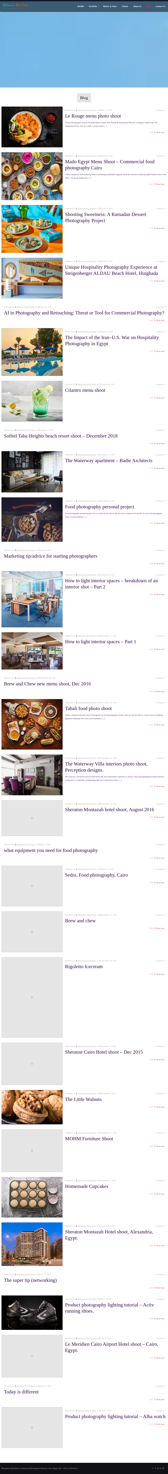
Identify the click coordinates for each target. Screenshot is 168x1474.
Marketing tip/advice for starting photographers (50, 556)
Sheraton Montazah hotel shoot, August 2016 (109, 809)
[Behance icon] (163, 1468)
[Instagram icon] (160, 1468)
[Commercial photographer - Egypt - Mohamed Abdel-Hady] (15, 6)
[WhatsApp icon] (153, 1468)
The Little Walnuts (83, 1099)
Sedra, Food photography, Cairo (96, 875)
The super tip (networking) (30, 1280)
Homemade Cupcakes (86, 1186)
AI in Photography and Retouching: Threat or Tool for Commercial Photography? (84, 313)
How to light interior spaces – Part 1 (100, 641)
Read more (160, 132)
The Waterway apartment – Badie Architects (108, 460)
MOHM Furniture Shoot (89, 1138)
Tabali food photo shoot (88, 708)
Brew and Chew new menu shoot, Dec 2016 (47, 683)
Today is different (21, 1392)
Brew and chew (80, 920)
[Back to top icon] (156, 1469)
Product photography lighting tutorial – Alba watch (115, 1416)
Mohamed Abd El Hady (87, 110)
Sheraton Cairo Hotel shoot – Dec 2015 (104, 1052)
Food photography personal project (99, 506)
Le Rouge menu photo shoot (93, 116)
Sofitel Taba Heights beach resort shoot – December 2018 (61, 436)
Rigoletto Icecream (84, 966)
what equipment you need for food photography (51, 850)
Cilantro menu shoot (85, 390)
